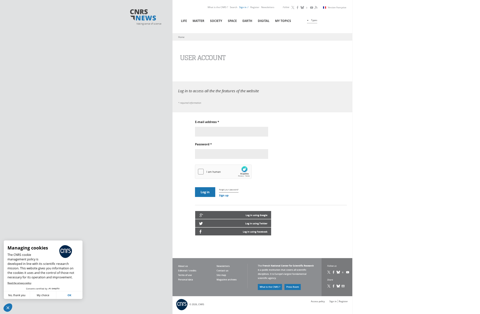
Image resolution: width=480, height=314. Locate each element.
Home (181, 37)
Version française (337, 7)
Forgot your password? (228, 190)
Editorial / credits (187, 270)
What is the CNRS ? (218, 7)
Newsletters (267, 7)
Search (233, 7)
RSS (315, 7)
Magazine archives (227, 279)
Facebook (298, 7)
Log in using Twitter (256, 223)
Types (314, 20)
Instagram (307, 7)
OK (69, 295)
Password (203, 144)
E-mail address (207, 122)
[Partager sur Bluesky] (338, 286)
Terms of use (185, 275)
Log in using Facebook (255, 231)
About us (183, 266)
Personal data (185, 279)
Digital (263, 21)
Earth (247, 21)
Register (254, 7)
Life (184, 21)
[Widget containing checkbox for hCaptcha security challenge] (223, 172)
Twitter (293, 7)
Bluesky (338, 272)
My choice (43, 295)
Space (232, 21)
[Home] (148, 15)
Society (216, 21)
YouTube (312, 7)
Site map (221, 275)
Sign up (224, 195)
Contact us (222, 270)
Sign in (243, 7)
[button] (7, 307)
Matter (198, 21)
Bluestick (302, 7)
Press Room (292, 286)
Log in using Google (256, 215)
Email (343, 286)
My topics (283, 21)
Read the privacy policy (19, 283)
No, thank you (17, 295)
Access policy (318, 301)
